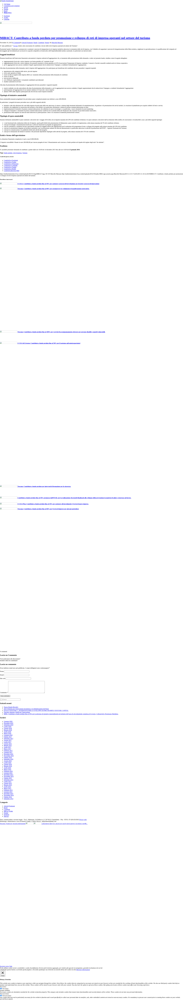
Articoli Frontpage (27, 42)
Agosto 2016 (8, 761)
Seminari (6, 814)
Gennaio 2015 (8, 792)
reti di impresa (17, 153)
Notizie (47, 42)
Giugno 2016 (8, 764)
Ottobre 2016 (8, 757)
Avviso (15, 46)
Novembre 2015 (9, 776)
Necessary (5, 988)
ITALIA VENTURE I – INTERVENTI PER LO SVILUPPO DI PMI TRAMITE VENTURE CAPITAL (36, 710)
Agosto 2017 (8, 740)
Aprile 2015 (7, 786)
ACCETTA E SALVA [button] (6, 999)
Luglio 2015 (7, 781)
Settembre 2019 (8, 725)
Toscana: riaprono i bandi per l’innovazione (17, 712)
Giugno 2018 (8, 728)
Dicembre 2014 (8, 793)
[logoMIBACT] (16, 23)
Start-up (6, 816)
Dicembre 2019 (8, 723)
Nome (2, 671)
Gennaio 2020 (8, 721)
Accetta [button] (73, 970)
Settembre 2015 (8, 780)
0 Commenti (16, 42)
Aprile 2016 (7, 768)
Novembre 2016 (9, 756)
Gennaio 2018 (8, 735)
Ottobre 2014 (8, 797)
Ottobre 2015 (8, 778)
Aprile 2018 (7, 732)
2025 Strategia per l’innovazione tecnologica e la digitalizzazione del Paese (26, 709)
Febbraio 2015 (8, 790)
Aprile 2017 (7, 747)
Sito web (2, 678)
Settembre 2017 (8, 738)
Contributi (41, 42)
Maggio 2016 (8, 766)
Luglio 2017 (7, 742)
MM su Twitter (8, 811)
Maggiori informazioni (83, 970)
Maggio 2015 (8, 785)
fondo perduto (8, 153)
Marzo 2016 (7, 769)
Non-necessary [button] (4, 994)
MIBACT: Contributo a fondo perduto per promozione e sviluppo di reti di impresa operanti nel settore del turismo (75, 38)
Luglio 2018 (7, 726)
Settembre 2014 (8, 799)
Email (2, 675)
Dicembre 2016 (8, 754)
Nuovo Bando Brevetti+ (11, 707)
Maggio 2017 (8, 745)
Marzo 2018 (7, 733)
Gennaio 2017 (8, 752)
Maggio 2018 (8, 730)
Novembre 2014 (9, 795)
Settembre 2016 (8, 759)
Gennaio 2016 (8, 773)
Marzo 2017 (7, 749)
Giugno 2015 (8, 783)
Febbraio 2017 (8, 750)
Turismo (24, 153)
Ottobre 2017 (8, 737)
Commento (4, 692)
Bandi (35, 42)
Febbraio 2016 (8, 771)
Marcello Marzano (57, 42)
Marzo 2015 (7, 788)
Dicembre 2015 (8, 774)
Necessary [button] (3, 986)
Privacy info (83, 819)
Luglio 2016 (7, 762)
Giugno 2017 (8, 744)
